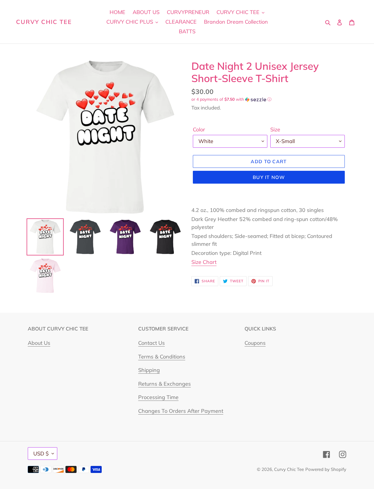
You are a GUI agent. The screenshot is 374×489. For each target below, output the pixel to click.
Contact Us (151, 343)
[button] (231, 99)
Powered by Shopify (325, 469)
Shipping (149, 370)
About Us (39, 343)
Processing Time (158, 397)
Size (275, 129)
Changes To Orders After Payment (180, 411)
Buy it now (269, 177)
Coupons (255, 343)
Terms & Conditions (161, 356)
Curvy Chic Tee (44, 21)
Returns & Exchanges (164, 383)
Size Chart (204, 262)
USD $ (41, 453)
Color (199, 129)
